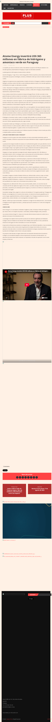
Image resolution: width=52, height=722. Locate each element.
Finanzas (22, 5)
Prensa (5, 65)
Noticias (6, 5)
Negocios (36, 5)
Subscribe (49, 719)
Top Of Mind (44, 5)
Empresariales (14, 5)
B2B (4, 8)
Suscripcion (10, 8)
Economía (29, 5)
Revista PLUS (9, 719)
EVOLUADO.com (14, 712)
